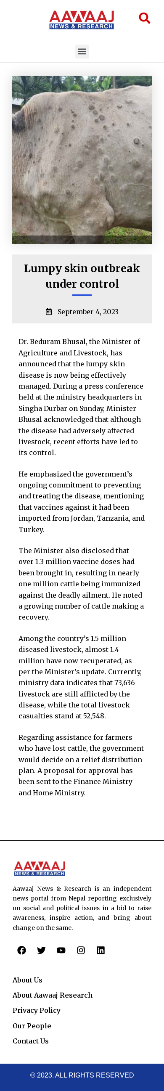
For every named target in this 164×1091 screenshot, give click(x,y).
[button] (82, 51)
